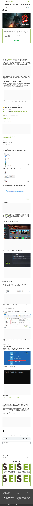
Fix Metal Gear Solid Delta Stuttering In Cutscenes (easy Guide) (8, 498)
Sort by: (24, 457)
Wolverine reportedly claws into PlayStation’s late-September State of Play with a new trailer (23, 498)
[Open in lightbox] (17, 231)
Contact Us (23, 504)
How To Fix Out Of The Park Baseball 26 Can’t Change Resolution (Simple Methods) (24, 472)
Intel (13, 147)
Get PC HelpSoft (6, 219)
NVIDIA (8, 147)
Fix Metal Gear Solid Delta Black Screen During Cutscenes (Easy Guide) (8, 493)
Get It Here (16, 40)
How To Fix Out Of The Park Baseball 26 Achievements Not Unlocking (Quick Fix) (9, 484)
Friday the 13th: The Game (14, 428)
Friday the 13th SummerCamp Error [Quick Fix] (11, 397)
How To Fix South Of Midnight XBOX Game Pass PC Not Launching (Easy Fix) (23, 495)
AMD (10, 147)
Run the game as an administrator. (9, 117)
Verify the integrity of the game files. (10, 118)
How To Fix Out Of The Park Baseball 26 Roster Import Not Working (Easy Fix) (24, 484)
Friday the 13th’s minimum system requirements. (19, 111)
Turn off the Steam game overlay (9, 136)
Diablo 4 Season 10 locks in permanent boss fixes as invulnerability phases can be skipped (23, 501)
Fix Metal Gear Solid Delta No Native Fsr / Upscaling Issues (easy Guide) (8, 495)
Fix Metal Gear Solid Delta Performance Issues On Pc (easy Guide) (8, 500)
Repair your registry (7, 137)
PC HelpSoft (7, 215)
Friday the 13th (10, 59)
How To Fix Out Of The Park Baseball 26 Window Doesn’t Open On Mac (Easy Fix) (9, 472)
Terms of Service (18, 504)
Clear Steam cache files (8, 138)
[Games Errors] (9, 1)
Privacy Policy (13, 504)
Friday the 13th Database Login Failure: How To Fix (12, 398)
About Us (9, 504)
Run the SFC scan (7, 140)
